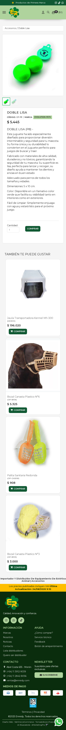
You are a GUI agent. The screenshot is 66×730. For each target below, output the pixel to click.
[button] (48, 12)
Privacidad (39, 712)
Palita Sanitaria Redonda (22, 475)
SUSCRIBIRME (50, 675)
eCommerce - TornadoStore (35, 722)
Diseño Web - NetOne (11, 722)
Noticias (7, 641)
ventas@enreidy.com (18, 680)
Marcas (7, 632)
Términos (26, 712)
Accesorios (10, 28)
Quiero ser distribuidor (15, 655)
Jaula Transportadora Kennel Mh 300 (30, 318)
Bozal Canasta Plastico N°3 (23, 554)
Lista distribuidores (13, 650)
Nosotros (8, 637)
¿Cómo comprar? (44, 632)
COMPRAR (19, 331)
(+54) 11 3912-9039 (16, 671)
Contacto (8, 646)
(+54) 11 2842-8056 (16, 676)
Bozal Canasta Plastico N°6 (23, 396)
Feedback (40, 641)
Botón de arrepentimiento (49, 646)
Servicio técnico (43, 637)
